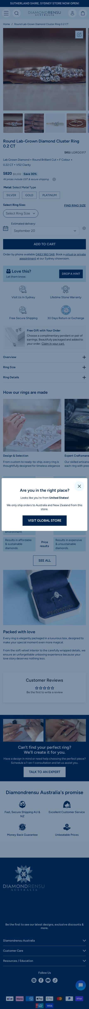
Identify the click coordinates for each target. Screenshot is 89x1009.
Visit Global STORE (44, 520)
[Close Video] (79, 486)
